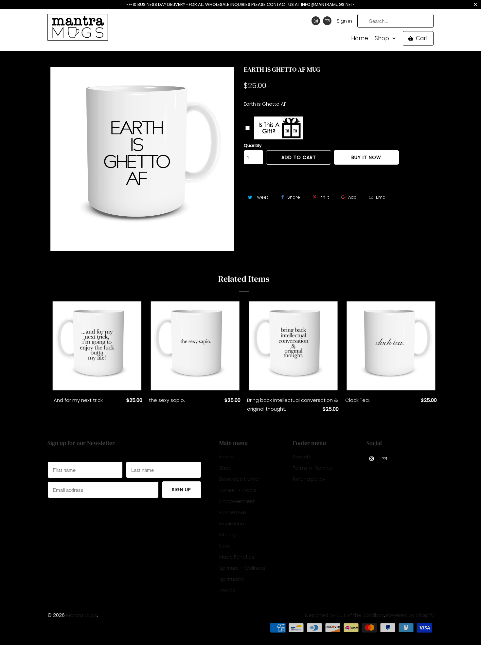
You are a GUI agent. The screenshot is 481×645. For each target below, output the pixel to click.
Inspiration (231, 523)
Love (224, 545)
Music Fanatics (236, 556)
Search (301, 456)
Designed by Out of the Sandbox (344, 615)
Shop (383, 38)
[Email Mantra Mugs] (327, 20)
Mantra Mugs (81, 615)
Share (293, 197)
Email (381, 197)
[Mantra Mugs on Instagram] (316, 20)
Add (352, 197)
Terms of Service (313, 467)
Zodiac (227, 590)
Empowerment (237, 501)
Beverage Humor (239, 478)
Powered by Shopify (410, 615)
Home (359, 38)
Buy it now (366, 157)
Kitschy (227, 534)
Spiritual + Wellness (242, 567)
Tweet (261, 197)
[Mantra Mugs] (77, 29)
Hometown (232, 512)
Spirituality (231, 579)
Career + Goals (237, 490)
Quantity (252, 145)
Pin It (324, 197)
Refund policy (309, 478)
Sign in (344, 20)
